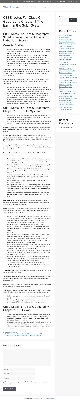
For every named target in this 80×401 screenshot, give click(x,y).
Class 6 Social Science (11, 332)
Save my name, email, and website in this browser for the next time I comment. (26, 383)
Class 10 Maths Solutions (44, 1)
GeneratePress (51, 398)
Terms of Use (35, 7)
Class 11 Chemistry (60, 1)
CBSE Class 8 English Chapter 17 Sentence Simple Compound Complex (68, 98)
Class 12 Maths (71, 1)
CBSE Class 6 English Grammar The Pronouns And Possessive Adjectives (67, 42)
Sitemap (73, 7)
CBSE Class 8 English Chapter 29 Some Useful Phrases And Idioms (67, 71)
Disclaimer (65, 7)
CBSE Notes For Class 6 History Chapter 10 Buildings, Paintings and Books (24, 333)
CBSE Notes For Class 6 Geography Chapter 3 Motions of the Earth (23, 335)
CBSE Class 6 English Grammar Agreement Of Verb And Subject (66, 53)
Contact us (56, 7)
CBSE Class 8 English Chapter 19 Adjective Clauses (65, 87)
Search (61, 16)
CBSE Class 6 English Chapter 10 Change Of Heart (67, 64)
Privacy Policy (46, 7)
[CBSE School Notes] (11, 7)
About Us (25, 7)
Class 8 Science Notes (28, 1)
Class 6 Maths (14, 1)
